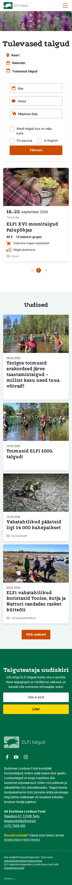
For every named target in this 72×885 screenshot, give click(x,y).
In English (51, 141)
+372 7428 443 (14, 826)
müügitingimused (14, 868)
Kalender (19, 63)
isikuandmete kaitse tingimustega (23, 861)
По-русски (24, 141)
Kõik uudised (36, 634)
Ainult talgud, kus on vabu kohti (34, 131)
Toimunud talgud (24, 71)
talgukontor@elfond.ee (20, 821)
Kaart (15, 55)
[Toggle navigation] (65, 5)
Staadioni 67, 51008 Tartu (21, 816)
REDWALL (9, 879)
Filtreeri (36, 150)
